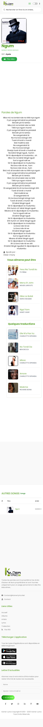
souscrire (9, 697)
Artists (4, 619)
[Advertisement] (21, 86)
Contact (7, 599)
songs (22, 493)
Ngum (17, 509)
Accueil (4, 612)
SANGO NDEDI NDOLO (10, 50)
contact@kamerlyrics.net (14, 595)
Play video (10, 59)
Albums (4, 616)
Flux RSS (7, 629)
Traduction (6, 626)
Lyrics (4, 623)
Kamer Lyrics (36, 712)
